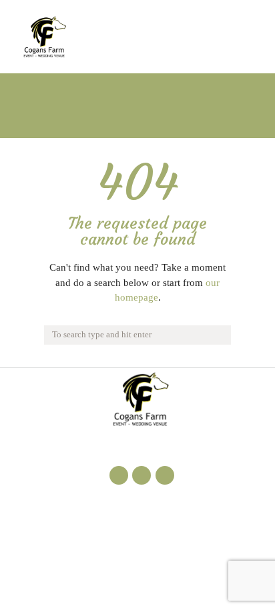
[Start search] (219, 334)
